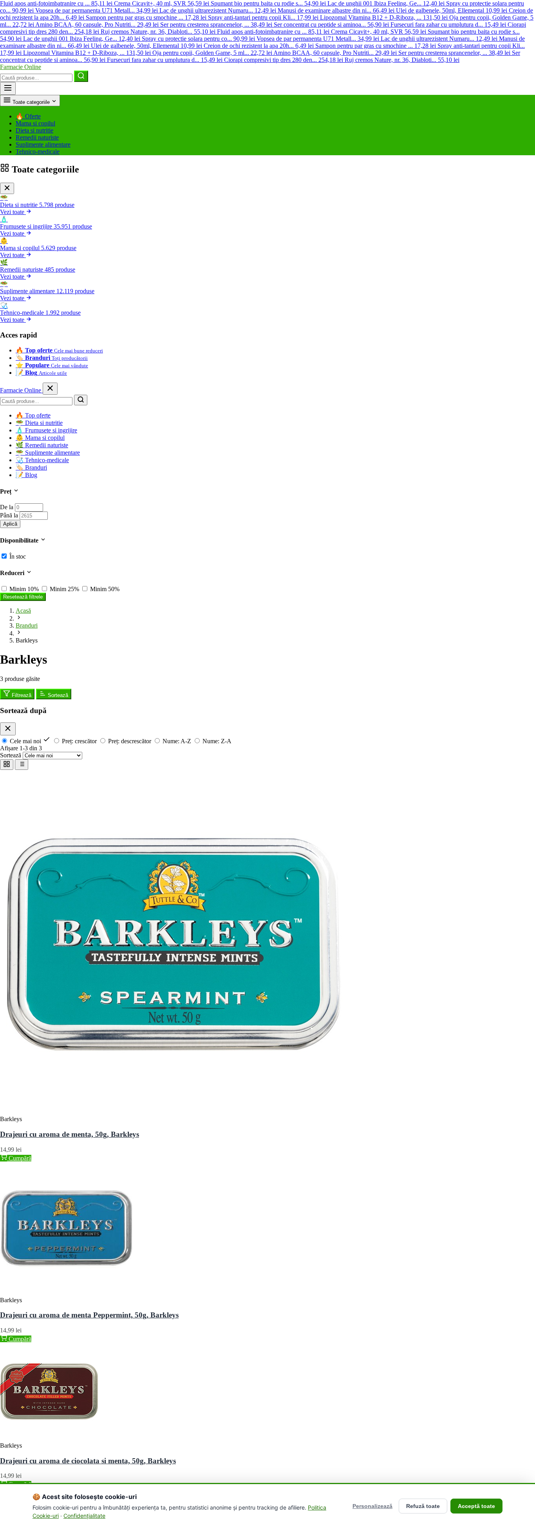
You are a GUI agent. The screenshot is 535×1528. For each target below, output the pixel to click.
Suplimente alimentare (43, 144)
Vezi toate (13, 212)
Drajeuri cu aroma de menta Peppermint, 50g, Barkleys (89, 1315)
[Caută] (81, 76)
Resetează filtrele (23, 597)
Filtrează (20, 695)
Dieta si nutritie (34, 130)
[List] (21, 764)
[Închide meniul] (50, 389)
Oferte (28, 116)
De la (6, 507)
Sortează (57, 695)
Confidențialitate (84, 1515)
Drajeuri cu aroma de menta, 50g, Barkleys (69, 1134)
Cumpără (19, 1158)
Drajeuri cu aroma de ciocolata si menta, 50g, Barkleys (88, 1461)
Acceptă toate (476, 1506)
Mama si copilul (35, 123)
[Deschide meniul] (8, 88)
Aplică (10, 524)
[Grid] (6, 764)
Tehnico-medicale (38, 151)
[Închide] (7, 188)
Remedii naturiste (37, 137)
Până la (9, 515)
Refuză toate (423, 1506)
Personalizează (372, 1506)
